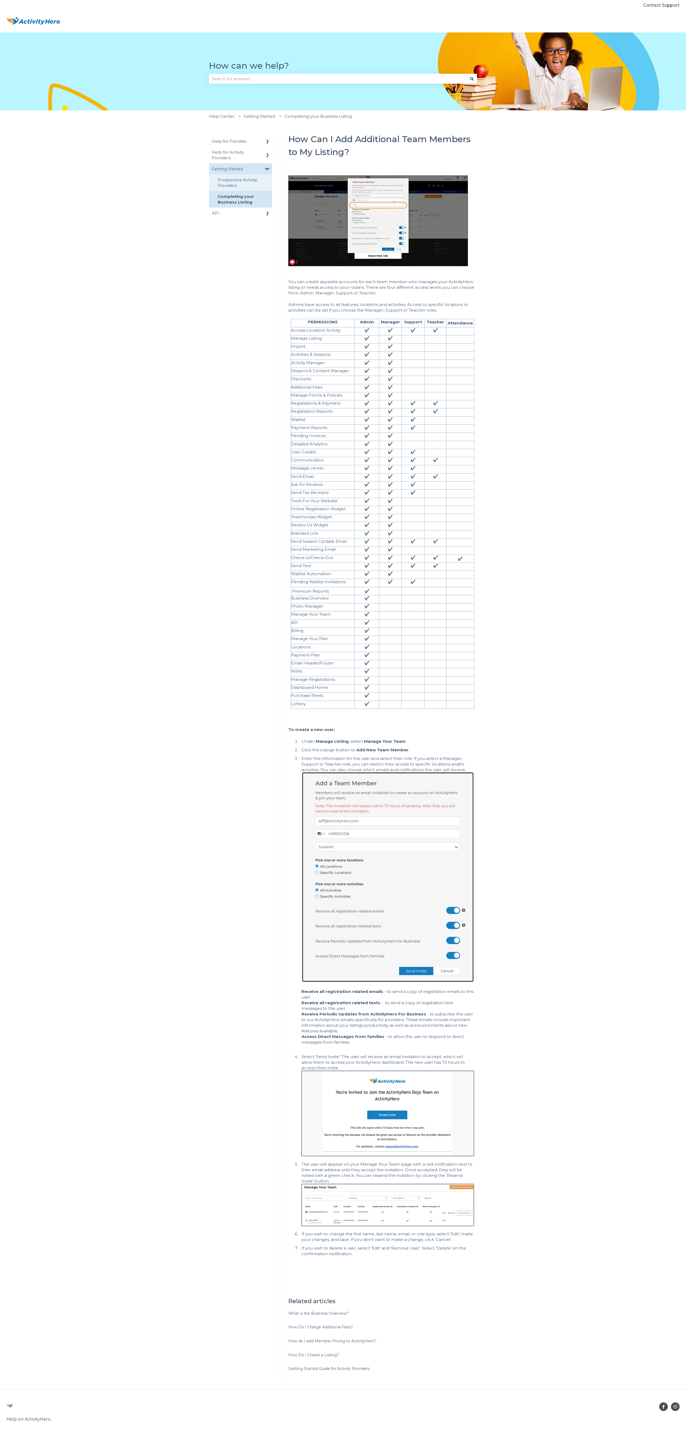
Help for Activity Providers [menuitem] (228, 155)
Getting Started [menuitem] (227, 168)
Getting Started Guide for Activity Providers (329, 1368)
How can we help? (249, 65)
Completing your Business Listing (318, 116)
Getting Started (259, 116)
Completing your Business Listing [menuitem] (236, 199)
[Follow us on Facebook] (663, 1406)
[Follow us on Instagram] (675, 1406)
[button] (267, 141)
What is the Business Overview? (318, 1313)
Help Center (221, 116)
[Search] (472, 79)
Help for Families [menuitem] (229, 141)
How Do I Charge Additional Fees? (320, 1327)
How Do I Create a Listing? (313, 1355)
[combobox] (338, 79)
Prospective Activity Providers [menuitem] (237, 182)
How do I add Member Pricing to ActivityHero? (332, 1341)
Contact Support (661, 5)
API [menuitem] (215, 213)
